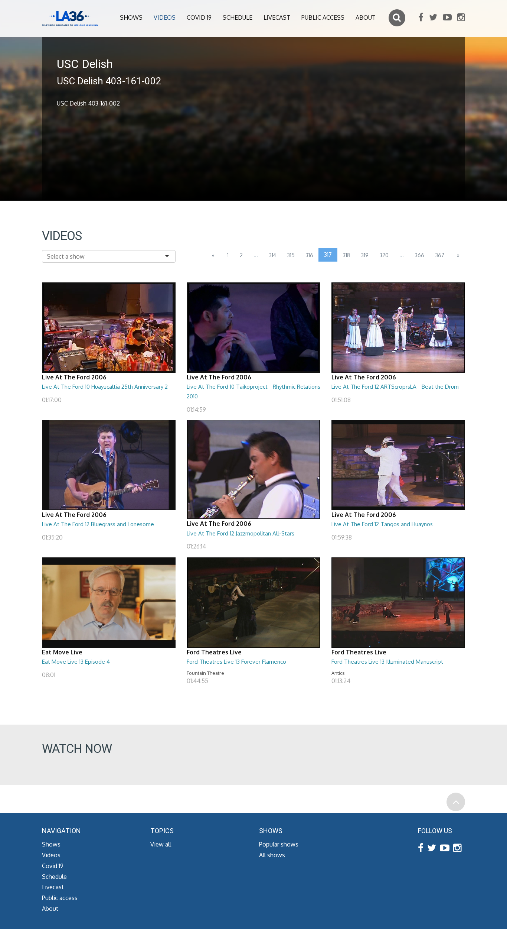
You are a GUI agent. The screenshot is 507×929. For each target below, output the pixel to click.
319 (365, 255)
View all (160, 844)
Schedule (237, 17)
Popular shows (278, 844)
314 (272, 255)
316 (309, 255)
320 (384, 255)
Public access (322, 17)
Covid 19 (199, 17)
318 (346, 255)
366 (419, 255)
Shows (131, 17)
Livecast (277, 17)
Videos (165, 17)
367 (439, 255)
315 (291, 255)
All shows (272, 855)
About (366, 17)
